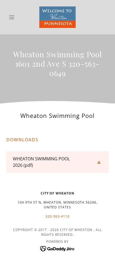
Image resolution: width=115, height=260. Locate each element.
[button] (14, 17)
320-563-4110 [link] (57, 216)
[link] (57, 17)
